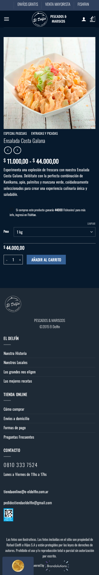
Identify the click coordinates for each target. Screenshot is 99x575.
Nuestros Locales (15, 362)
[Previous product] (17, 150)
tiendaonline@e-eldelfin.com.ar (26, 491)
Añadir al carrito (46, 259)
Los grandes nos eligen (20, 372)
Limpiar (91, 223)
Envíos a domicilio (16, 418)
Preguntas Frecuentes (19, 437)
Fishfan (32, 214)
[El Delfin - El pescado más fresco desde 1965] (49, 19)
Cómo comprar (14, 409)
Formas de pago (15, 427)
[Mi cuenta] (83, 19)
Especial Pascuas (15, 133)
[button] (6, 19)
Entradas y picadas (44, 133)
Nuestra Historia (15, 353)
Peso (6, 231)
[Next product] (8, 150)
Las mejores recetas (18, 381)
